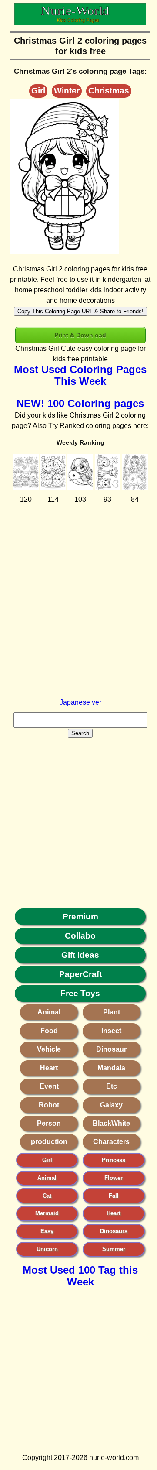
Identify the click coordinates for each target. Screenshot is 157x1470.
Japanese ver (80, 702)
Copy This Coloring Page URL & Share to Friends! (80, 311)
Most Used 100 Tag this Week (80, 1276)
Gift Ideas (80, 954)
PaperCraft (80, 974)
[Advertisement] (78, 618)
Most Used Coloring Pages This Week (80, 375)
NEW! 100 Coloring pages (80, 403)
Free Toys (80, 993)
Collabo (80, 935)
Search (80, 733)
